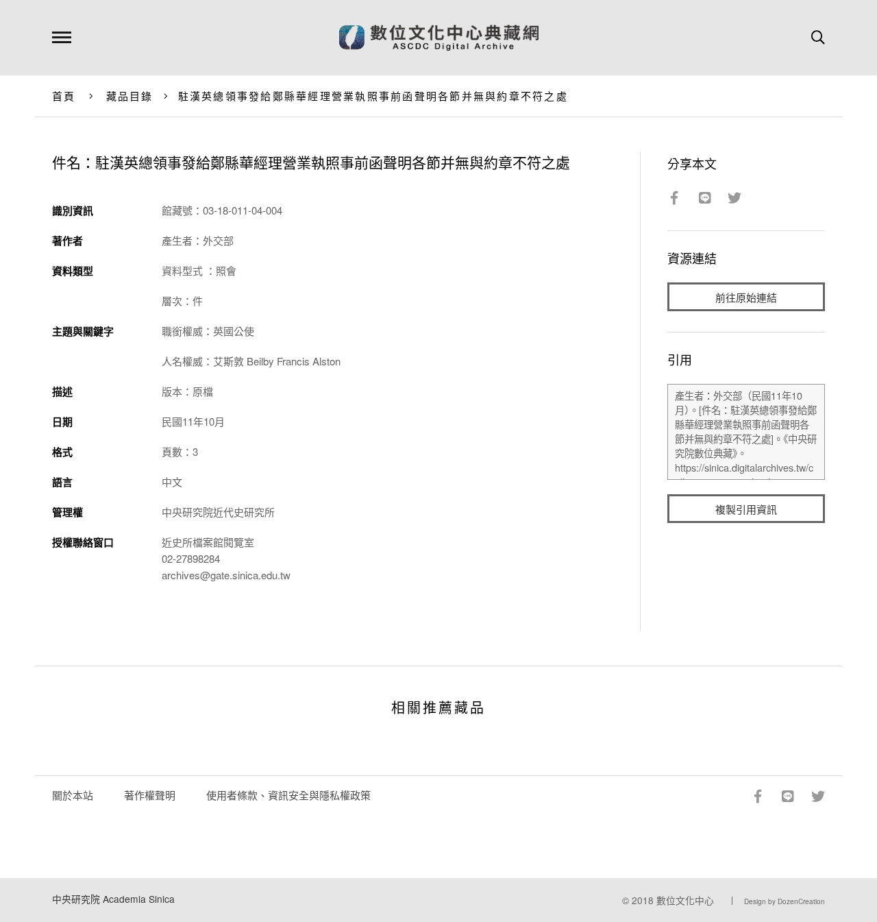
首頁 (64, 95)
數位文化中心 (685, 900)
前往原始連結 (746, 297)
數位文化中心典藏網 (439, 38)
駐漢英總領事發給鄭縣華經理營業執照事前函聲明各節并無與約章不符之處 (373, 95)
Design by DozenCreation (784, 901)
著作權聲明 (149, 795)
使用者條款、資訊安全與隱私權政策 (288, 795)
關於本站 (72, 795)
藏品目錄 (129, 95)
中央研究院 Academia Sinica (113, 899)
